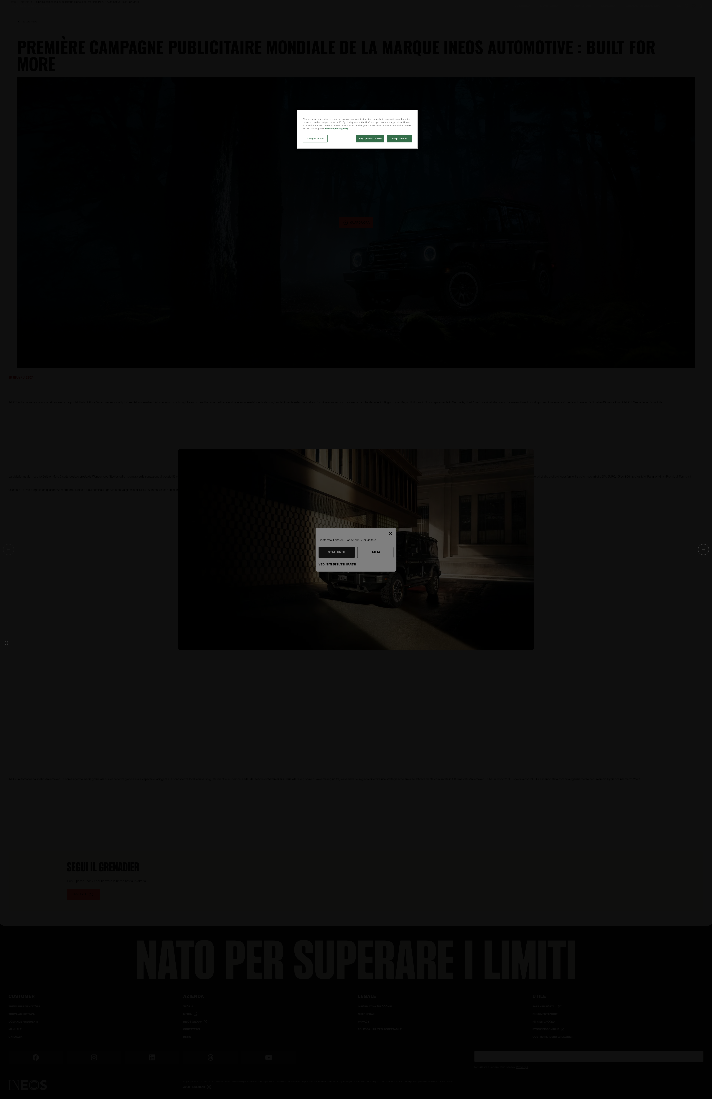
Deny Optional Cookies (370, 138)
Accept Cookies (400, 138)
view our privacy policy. (337, 128)
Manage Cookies (315, 138)
